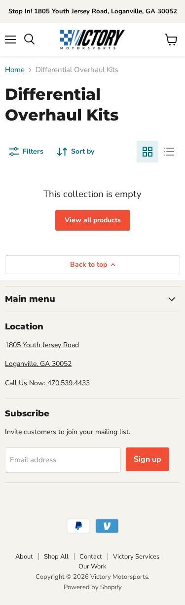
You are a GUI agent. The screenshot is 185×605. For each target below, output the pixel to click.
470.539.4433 (68, 383)
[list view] (169, 151)
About (24, 556)
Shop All (56, 556)
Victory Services (136, 556)
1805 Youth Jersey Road (42, 345)
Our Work (92, 566)
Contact (90, 556)
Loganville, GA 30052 (38, 363)
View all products (93, 220)
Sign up (147, 459)
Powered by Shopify (93, 587)
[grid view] (147, 151)
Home (15, 70)
